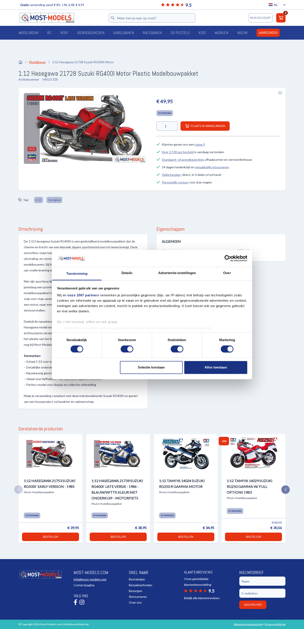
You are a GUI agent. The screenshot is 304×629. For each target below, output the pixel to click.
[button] (18, 489)
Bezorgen (135, 591)
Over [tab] (227, 273)
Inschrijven (253, 604)
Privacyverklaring (275, 624)
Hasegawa (54, 200)
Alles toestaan (216, 367)
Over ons (135, 602)
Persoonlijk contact (175, 182)
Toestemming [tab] (76, 274)
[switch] (127, 348)
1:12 (38, 200)
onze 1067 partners (83, 295)
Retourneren (138, 596)
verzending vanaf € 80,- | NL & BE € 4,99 (52, 5)
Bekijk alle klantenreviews (202, 598)
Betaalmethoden (140, 585)
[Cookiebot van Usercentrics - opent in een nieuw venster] (227, 258)
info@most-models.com (90, 579)
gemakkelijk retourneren (212, 167)
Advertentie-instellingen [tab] (177, 273)
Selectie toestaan (151, 367)
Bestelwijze (137, 579)
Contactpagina (84, 585)
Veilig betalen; (172, 175)
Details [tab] (127, 273)
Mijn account (260, 17)
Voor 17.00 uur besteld (178, 152)
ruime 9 (200, 144)
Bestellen (50, 536)
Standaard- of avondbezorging (183, 159)
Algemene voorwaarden (248, 624)
